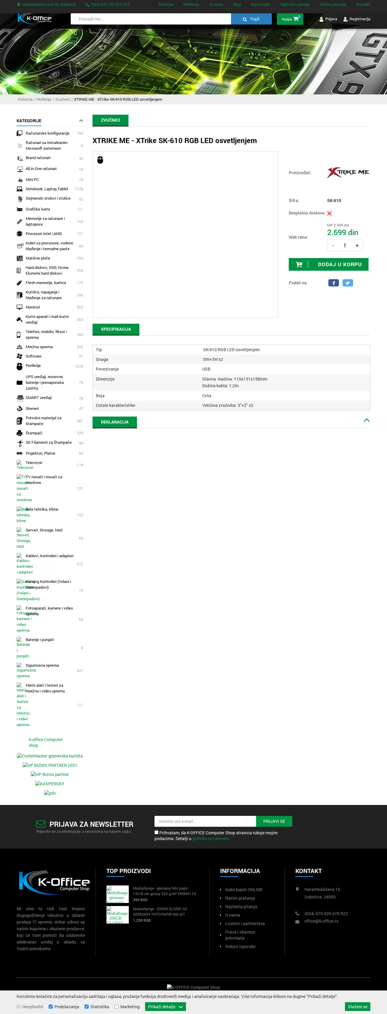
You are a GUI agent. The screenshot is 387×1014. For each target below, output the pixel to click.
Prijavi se (274, 821)
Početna (165, 4)
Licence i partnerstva (245, 923)
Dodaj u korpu (339, 264)
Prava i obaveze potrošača (240, 935)
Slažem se (357, 1006)
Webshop (191, 4)
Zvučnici (62, 99)
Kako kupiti (260, 4)
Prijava (330, 18)
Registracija (359, 18)
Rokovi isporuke (240, 946)
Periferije (43, 99)
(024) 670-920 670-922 (110, 4)
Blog (237, 4)
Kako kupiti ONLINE (244, 889)
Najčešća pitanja (295, 4)
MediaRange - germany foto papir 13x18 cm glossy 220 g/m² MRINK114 (164, 891)
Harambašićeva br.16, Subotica (48, 4)
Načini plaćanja (333, 4)
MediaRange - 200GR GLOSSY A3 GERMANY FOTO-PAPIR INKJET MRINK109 (160, 911)
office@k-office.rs (321, 921)
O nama (216, 4)
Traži (254, 19)
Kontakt (363, 4)
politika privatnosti (210, 838)
